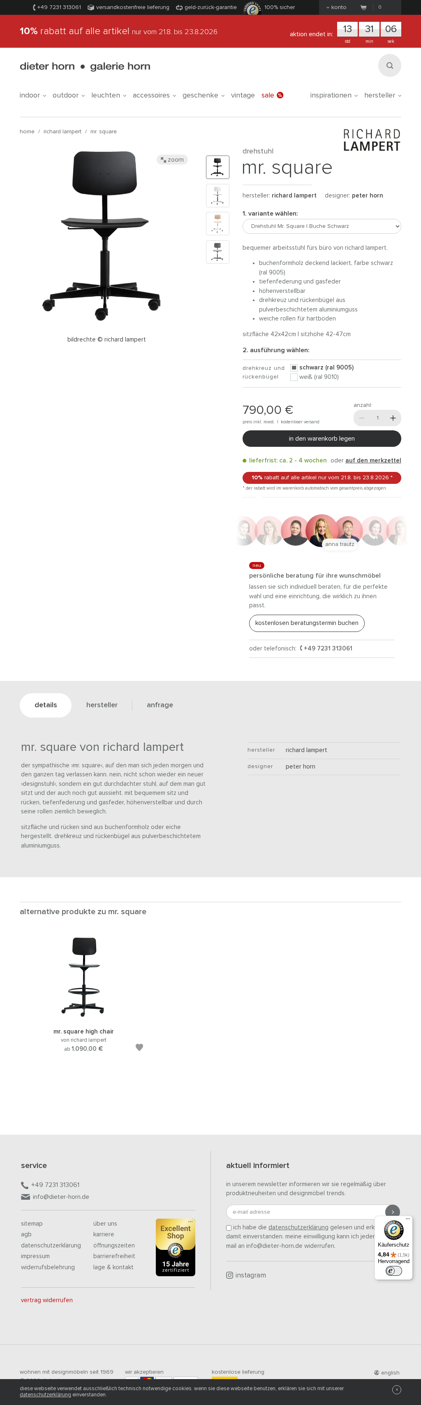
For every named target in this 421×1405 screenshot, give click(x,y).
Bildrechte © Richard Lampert (106, 340)
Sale (267, 95)
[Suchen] (389, 65)
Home (27, 132)
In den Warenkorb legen (322, 438)
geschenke (200, 95)
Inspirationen (331, 95)
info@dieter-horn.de (61, 1197)
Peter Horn (367, 196)
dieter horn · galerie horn (85, 67)
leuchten (105, 95)
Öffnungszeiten (114, 1245)
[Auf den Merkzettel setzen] (139, 1049)
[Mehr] (393, 418)
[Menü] (408, 1221)
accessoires (151, 95)
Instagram (251, 1275)
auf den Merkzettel (373, 460)
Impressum (35, 1256)
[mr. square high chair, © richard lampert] (83, 1016)
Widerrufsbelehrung (48, 1267)
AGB (26, 1234)
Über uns (105, 1224)
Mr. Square (103, 132)
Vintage (243, 95)
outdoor (66, 95)
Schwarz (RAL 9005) (326, 368)
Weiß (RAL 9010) (319, 377)
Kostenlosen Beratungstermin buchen (307, 623)
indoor (30, 95)
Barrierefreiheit (114, 1256)
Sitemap (32, 1224)
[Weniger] (362, 418)
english (390, 1373)
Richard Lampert (62, 132)
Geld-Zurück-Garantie (211, 7)
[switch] (394, 1271)
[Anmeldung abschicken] (392, 1212)
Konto (339, 7)
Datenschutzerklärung (51, 1245)
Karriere (103, 1234)
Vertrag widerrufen (47, 1300)
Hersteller (379, 95)
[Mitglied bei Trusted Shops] (175, 1249)
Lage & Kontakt (113, 1267)
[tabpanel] (83, 1004)
